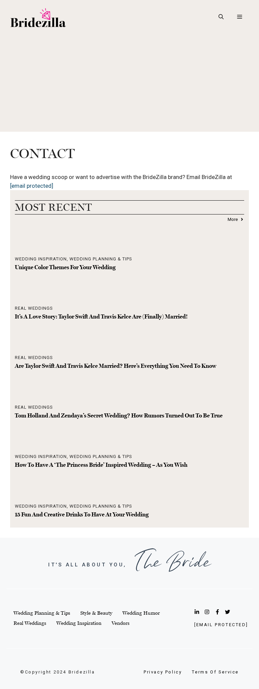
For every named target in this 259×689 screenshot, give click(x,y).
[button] (221, 17)
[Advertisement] (129, 84)
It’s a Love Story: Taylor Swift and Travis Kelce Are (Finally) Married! (101, 316)
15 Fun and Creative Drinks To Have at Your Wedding (82, 514)
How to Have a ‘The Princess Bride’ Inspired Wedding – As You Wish (101, 464)
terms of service (215, 671)
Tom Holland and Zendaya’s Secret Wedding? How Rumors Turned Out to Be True (119, 415)
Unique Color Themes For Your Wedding (65, 267)
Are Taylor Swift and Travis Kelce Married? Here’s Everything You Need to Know (115, 365)
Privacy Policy (163, 671)
